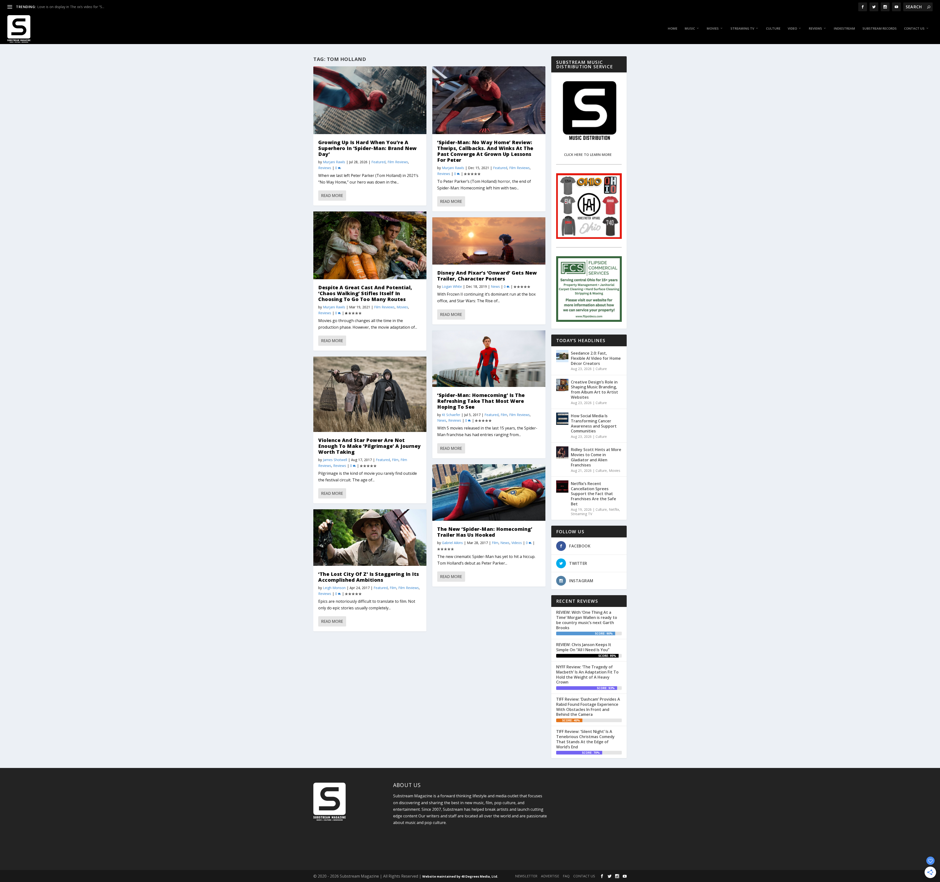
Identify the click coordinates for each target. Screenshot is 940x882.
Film (395, 459)
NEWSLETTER (526, 876)
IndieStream (844, 28)
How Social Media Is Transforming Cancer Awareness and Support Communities (594, 423)
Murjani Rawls (334, 162)
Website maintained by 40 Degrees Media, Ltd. (460, 876)
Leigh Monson (334, 587)
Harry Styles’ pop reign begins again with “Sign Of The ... (81, 6)
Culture (773, 28)
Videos (516, 542)
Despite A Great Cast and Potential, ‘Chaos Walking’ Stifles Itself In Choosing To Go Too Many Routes (365, 293)
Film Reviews (398, 162)
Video (792, 28)
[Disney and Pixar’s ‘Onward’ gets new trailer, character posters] (488, 241)
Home (672, 28)
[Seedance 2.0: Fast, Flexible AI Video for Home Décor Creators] (562, 356)
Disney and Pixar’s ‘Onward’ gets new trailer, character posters (487, 275)
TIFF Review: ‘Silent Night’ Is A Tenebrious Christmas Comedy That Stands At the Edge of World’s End (585, 739)
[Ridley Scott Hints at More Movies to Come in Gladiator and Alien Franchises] (562, 452)
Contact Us (914, 28)
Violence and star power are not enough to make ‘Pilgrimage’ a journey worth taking (369, 446)
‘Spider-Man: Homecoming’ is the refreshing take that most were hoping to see (481, 401)
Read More (332, 195)
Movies (713, 28)
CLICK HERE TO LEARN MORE (588, 154)
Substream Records (879, 28)
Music (690, 28)
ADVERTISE (550, 876)
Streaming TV (742, 28)
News (495, 286)
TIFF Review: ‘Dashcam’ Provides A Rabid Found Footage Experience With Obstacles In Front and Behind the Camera (588, 706)
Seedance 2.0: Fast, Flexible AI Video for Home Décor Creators (596, 358)
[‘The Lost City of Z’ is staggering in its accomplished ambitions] (369, 537)
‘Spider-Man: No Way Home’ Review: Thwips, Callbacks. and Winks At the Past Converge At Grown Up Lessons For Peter (485, 151)
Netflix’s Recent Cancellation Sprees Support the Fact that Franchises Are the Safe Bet (593, 494)
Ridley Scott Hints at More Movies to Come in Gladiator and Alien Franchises (596, 457)
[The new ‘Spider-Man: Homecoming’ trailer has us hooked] (488, 492)
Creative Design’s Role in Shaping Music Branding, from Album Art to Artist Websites (594, 389)
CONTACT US (584, 876)
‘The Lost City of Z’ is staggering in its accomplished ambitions (368, 577)
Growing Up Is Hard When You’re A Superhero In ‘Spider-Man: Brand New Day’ (367, 148)
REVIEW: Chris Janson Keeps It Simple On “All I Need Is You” (583, 647)
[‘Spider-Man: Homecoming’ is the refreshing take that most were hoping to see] (488, 358)
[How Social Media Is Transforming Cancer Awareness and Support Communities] (562, 419)
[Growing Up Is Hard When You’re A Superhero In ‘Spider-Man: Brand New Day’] (369, 100)
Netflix (614, 509)
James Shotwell (335, 459)
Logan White (452, 286)
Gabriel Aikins (452, 542)
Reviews (815, 28)
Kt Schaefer (451, 414)
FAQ (566, 876)
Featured (378, 162)
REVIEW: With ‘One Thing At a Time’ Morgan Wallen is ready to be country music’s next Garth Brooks (586, 620)
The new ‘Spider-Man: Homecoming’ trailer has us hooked (484, 532)
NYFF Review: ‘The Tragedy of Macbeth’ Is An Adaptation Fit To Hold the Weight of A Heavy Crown (587, 674)
